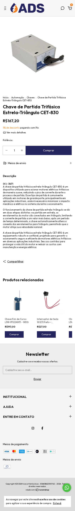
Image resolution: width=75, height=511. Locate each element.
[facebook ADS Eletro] (42, 428)
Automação (17, 97)
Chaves (31, 97)
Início (5, 97)
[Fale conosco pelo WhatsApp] (66, 487)
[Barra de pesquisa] (62, 8)
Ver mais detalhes (16, 132)
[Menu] (6, 8)
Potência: (8, 140)
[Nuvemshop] (38, 490)
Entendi (57, 503)
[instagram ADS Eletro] (32, 428)
